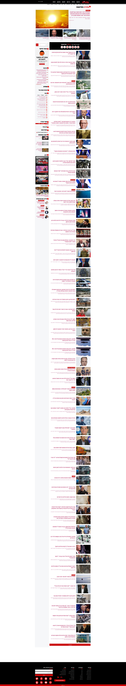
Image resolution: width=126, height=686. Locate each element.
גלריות (82, 674)
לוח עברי (48, 4)
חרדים (83, 4)
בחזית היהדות (89, 677)
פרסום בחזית (64, 670)
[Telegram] (45, 678)
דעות (64, 4)
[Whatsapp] (50, 678)
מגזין (71, 4)
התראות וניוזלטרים (71, 671)
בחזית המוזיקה (89, 679)
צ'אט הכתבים (87, 4)
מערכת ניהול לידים (63, 671)
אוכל (62, 4)
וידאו (82, 670)
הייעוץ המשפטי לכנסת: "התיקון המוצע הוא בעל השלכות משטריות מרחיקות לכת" (41, 105)
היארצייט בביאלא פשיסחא (42, 112)
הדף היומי (55, 4)
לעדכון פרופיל (42, 64)
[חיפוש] (37, 45)
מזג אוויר (52, 4)
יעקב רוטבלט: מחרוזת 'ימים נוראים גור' (42, 117)
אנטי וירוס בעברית (63, 673)
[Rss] (41, 682)
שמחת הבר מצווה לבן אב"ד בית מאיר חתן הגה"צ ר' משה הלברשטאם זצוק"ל (41, 97)
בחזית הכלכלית (89, 674)
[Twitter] (36, 678)
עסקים (74, 4)
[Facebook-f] (41, 678)
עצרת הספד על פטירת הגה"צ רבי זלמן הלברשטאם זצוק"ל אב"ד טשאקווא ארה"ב (41, 100)
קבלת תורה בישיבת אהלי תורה (41, 102)
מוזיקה (59, 4)
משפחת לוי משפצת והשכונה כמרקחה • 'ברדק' (41, 115)
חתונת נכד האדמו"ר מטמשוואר (41, 109)
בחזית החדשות (89, 671)
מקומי (77, 4)
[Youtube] (45, 682)
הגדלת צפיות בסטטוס (63, 674)
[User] (36, 682)
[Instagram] (50, 682)
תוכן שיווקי (81, 679)
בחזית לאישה (89, 676)
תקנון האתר (72, 677)
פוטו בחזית (68, 4)
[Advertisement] (63, 655)
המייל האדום (72, 674)
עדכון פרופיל (72, 670)
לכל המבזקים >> (38, 84)
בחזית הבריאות (89, 673)
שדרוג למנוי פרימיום (71, 673)
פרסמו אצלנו (72, 676)
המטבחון (81, 676)
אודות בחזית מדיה (71, 679)
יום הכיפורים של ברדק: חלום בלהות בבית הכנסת (42, 107)
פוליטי (80, 4)
